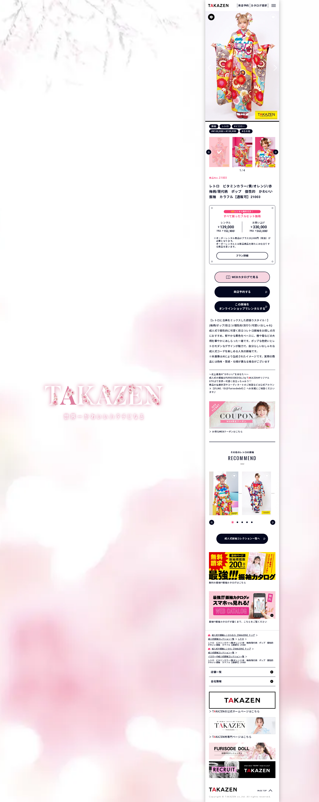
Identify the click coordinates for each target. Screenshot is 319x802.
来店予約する (242, 292)
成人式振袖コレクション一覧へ (242, 538)
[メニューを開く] (273, 5)
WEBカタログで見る (245, 277)
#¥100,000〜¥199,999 (223, 131)
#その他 (246, 131)
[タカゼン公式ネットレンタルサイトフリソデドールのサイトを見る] (242, 751)
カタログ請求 (259, 5)
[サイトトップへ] (223, 789)
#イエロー (239, 126)
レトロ (225, 126)
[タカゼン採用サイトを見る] (242, 769)
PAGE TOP (262, 791)
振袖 (213, 126)
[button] (275, 66)
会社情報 (216, 681)
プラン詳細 (242, 255)
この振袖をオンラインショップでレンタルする (242, 306)
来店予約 (243, 5)
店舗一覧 (216, 672)
